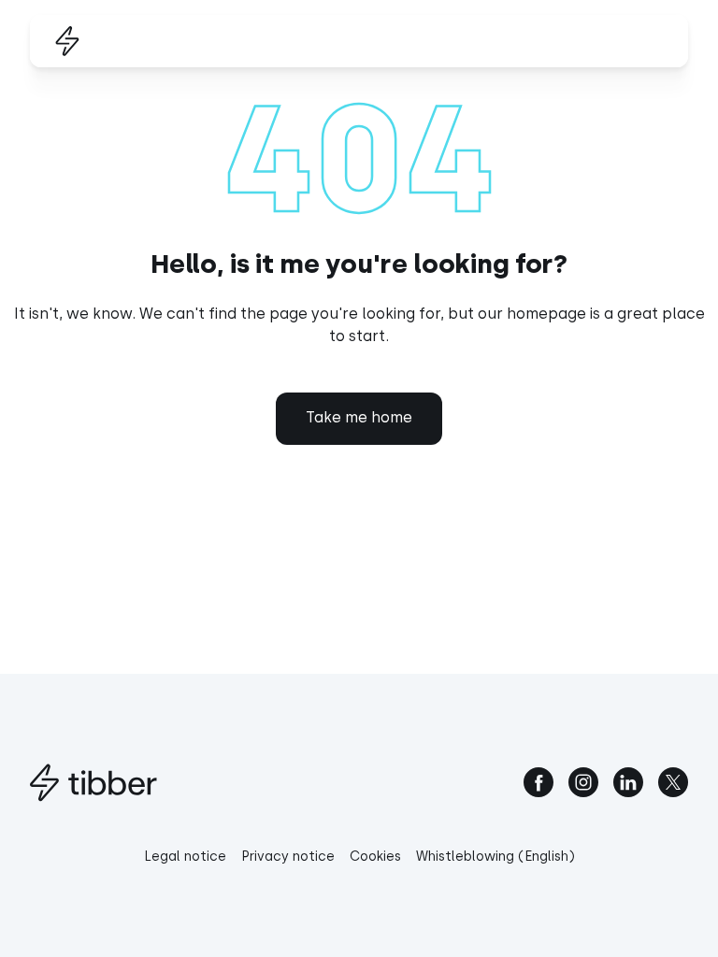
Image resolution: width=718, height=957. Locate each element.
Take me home (359, 417)
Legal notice (185, 856)
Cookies (375, 856)
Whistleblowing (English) (495, 856)
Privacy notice (288, 856)
